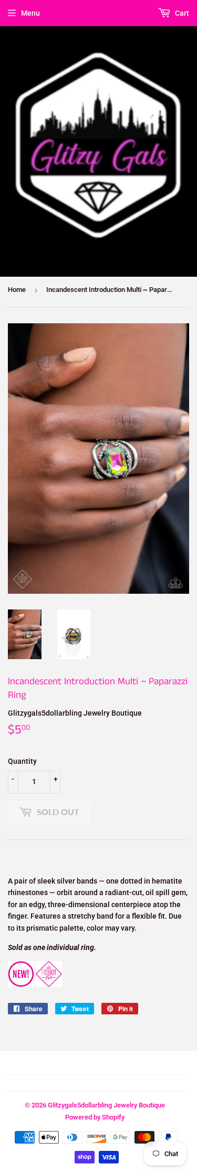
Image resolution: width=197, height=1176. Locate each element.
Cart (181, 13)
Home (17, 289)
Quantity (22, 761)
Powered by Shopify (95, 1117)
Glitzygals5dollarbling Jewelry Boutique (106, 1105)
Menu (30, 13)
